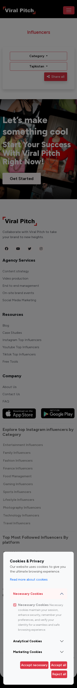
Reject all (59, 674)
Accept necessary (34, 665)
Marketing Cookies (27, 652)
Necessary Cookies (28, 594)
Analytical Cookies (27, 641)
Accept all (58, 665)
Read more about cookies (29, 579)
